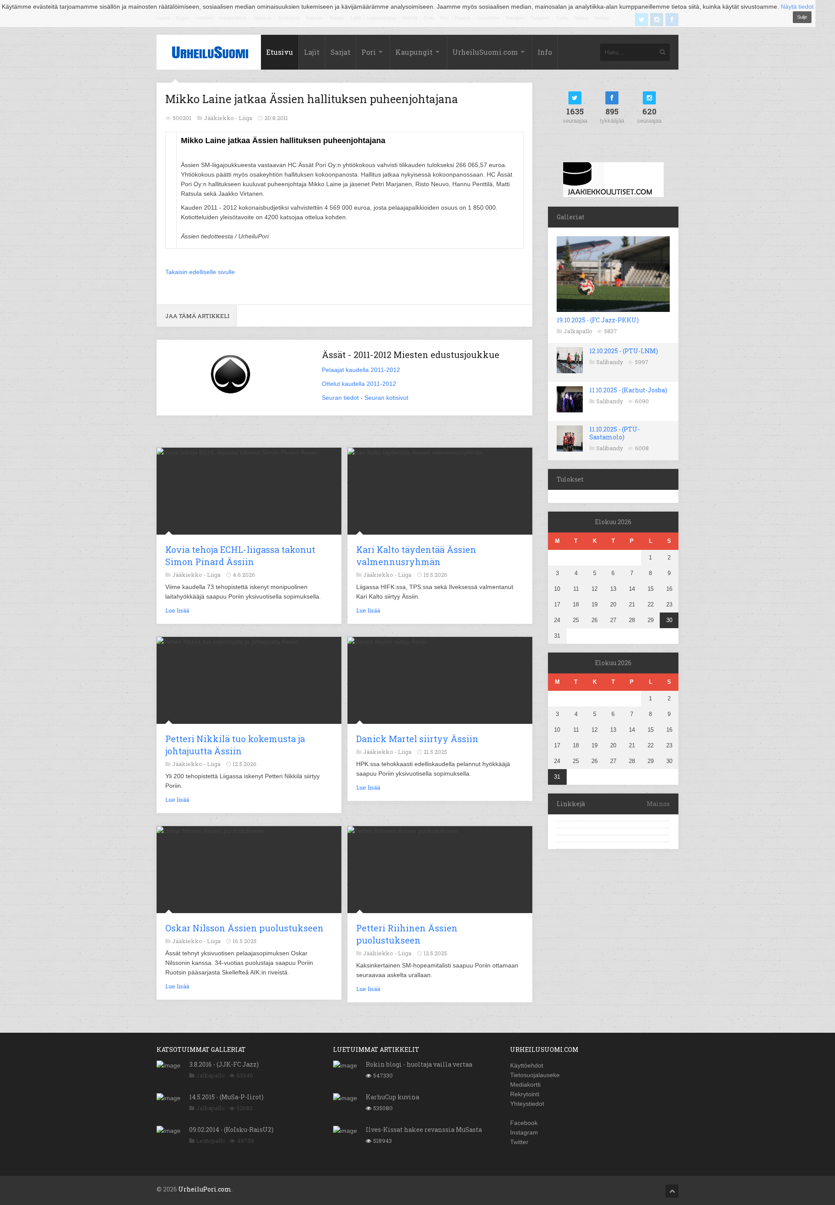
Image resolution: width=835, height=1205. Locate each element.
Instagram (524, 1132)
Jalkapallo (578, 331)
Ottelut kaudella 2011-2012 (359, 383)
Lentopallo (210, 1141)
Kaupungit (414, 52)
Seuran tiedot (340, 397)
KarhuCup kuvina (392, 1097)
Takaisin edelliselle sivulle (200, 271)
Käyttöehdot (526, 1065)
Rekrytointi (524, 1094)
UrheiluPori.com (204, 1189)
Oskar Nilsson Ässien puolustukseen (244, 928)
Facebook (524, 1122)
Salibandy (609, 362)
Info (545, 52)
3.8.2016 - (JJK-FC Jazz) (224, 1064)
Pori (368, 52)
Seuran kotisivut (386, 397)
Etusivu (279, 52)
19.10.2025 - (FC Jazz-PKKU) (598, 320)
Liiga (245, 118)
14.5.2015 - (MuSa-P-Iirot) (226, 1097)
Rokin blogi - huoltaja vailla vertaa (419, 1064)
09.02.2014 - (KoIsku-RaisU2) (231, 1129)
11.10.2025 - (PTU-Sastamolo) (614, 433)
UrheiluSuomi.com (485, 52)
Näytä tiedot (797, 6)
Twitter (519, 1141)
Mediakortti (525, 1084)
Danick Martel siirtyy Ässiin (417, 738)
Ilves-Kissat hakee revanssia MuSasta (424, 1129)
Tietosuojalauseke (535, 1074)
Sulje (802, 17)
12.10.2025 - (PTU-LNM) (623, 351)
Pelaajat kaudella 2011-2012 (361, 369)
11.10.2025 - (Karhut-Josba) (628, 390)
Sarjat (341, 52)
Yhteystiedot (527, 1103)
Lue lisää (177, 610)
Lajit (312, 52)
